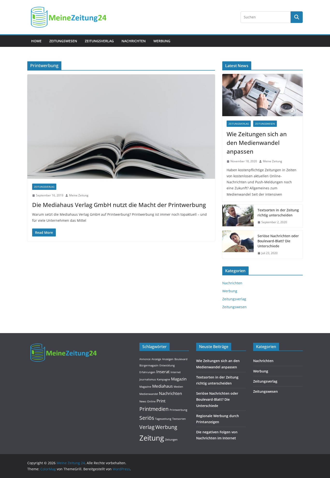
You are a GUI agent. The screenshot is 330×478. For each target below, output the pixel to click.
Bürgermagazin (148, 365)
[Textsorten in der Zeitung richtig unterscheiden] (238, 216)
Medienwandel (148, 394)
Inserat (163, 371)
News (142, 401)
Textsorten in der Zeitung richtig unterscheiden (278, 212)
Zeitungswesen (63, 41)
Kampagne (163, 379)
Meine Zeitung (78, 195)
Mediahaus (162, 386)
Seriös (146, 417)
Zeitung (151, 438)
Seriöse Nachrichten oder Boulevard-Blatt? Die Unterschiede (278, 241)
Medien (178, 386)
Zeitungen (171, 439)
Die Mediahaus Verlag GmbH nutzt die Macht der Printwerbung (119, 205)
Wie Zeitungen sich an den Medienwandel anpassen (257, 142)
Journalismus (147, 379)
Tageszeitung (163, 419)
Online (151, 401)
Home (36, 41)
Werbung (161, 41)
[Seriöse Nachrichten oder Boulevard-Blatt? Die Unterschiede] (238, 244)
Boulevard (180, 359)
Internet (176, 372)
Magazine (145, 386)
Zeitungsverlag (99, 41)
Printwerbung (178, 410)
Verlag (146, 427)
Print (161, 401)
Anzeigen (167, 359)
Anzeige (156, 359)
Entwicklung (167, 365)
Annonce (145, 359)
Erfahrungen (147, 372)
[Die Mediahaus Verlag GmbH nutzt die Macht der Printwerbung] (121, 126)
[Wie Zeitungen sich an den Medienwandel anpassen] (262, 95)
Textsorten (179, 419)
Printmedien (154, 409)
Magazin (179, 379)
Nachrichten (134, 41)
